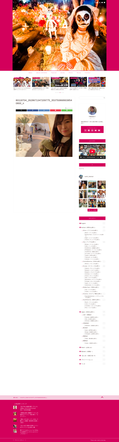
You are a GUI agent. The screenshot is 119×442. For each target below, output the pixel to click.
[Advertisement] (44, 174)
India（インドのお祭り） (91, 246)
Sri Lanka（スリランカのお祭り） (93, 253)
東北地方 (93, 327)
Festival (54, 72)
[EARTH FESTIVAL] (59, 70)
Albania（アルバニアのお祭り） (93, 268)
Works (63, 72)
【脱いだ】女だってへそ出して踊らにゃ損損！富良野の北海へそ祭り (29, 420)
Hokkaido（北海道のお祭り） (92, 325)
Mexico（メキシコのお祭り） (92, 263)
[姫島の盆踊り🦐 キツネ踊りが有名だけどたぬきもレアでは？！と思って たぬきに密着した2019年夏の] (83, 185)
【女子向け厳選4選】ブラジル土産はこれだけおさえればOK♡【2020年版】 (29, 408)
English (92, 223)
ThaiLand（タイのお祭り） (91, 257)
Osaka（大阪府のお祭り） (91, 343)
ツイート (81, 168)
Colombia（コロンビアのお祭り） (93, 305)
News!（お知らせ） (92, 347)
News (30, 72)
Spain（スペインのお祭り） (92, 283)
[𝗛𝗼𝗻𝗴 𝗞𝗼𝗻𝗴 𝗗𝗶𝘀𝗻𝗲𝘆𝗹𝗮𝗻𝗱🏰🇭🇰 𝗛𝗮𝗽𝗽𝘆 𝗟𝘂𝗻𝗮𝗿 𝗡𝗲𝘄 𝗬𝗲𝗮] (92, 194)
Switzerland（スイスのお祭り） (93, 285)
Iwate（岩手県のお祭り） (91, 330)
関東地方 (93, 336)
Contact (87, 72)
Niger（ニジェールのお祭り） (92, 237)
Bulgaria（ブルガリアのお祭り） (93, 272)
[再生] (81, 157)
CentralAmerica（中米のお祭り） (93, 261)
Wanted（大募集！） (92, 351)
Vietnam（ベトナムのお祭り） (92, 259)
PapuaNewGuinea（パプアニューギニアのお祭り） (94, 297)
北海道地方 (93, 323)
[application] (92, 151)
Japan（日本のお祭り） (92, 312)
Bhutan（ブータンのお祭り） (92, 244)
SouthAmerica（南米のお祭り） (93, 299)
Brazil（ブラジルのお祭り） (92, 302)
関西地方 (93, 340)
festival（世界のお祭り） (92, 227)
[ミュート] (101, 157)
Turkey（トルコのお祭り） (91, 291)
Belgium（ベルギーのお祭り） (92, 270)
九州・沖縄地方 (93, 314)
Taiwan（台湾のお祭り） (91, 255)
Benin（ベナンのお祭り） (91, 232)
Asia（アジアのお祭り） (93, 242)
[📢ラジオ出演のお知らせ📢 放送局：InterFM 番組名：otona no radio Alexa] (101, 185)
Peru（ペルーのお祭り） (91, 307)
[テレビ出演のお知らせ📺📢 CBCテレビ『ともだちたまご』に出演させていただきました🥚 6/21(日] (92, 185)
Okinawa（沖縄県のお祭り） (92, 320)
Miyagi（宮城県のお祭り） (91, 332)
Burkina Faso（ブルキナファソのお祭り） (94, 235)
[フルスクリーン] (103, 157)
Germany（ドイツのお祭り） (92, 274)
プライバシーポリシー (19, 440)
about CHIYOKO (41, 72)
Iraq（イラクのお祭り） (91, 289)
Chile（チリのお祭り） (90, 304)
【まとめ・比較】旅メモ (92, 355)
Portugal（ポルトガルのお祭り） (93, 281)
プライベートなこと (92, 359)
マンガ (92, 363)
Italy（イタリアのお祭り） (91, 277)
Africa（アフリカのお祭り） (93, 230)
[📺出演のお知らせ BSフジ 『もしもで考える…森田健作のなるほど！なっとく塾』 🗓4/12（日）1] (83, 194)
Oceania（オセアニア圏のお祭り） (93, 293)
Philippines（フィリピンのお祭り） (93, 249)
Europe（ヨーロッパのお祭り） (93, 266)
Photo (71, 72)
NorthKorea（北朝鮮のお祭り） (92, 248)
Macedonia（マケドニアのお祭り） (93, 279)
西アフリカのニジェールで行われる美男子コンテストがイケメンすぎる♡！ (29, 432)
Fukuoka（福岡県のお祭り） (92, 317)
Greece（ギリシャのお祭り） (92, 275)
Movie (79, 72)
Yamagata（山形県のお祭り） (92, 333)
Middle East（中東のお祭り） (93, 287)
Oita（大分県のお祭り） (91, 319)
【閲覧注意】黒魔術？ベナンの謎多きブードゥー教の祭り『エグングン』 (29, 414)
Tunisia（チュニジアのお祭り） (92, 239)
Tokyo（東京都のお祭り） (91, 338)
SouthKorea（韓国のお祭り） (92, 251)
